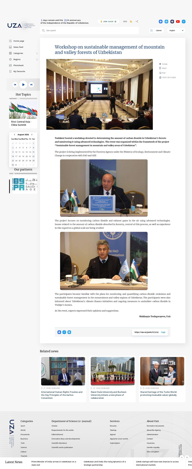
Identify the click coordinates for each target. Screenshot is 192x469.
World (23, 430)
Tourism (24, 456)
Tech (23, 443)
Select (167, 68)
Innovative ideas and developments (66, 439)
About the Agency (154, 430)
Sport (23, 426)
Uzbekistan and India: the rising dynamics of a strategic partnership (105, 463)
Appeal (112, 434)
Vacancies (151, 443)
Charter (54, 426)
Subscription (115, 443)
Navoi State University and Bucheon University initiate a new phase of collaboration (109, 395)
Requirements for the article (63, 430)
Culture (23, 451)
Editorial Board (57, 434)
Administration (152, 434)
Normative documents (155, 426)
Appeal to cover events (119, 439)
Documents (25, 434)
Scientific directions (59, 443)
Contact (150, 439)
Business (24, 439)
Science (24, 447)
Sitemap (113, 430)
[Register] (41, 388)
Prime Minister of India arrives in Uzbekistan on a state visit (53, 463)
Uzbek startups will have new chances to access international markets (157, 463)
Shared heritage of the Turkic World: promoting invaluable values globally (158, 393)
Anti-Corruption (153, 451)
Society (164, 64)
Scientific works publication (62, 447)
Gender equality (153, 447)
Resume (113, 426)
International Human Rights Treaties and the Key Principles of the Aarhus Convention (61, 395)
